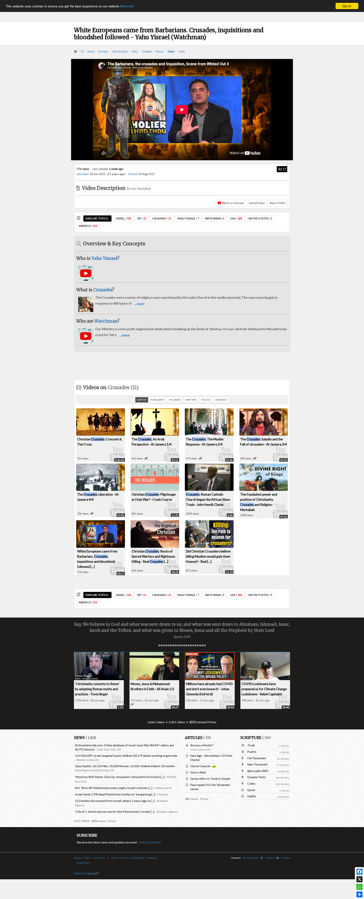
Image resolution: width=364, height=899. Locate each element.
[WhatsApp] (359, 887)
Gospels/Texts (256, 777)
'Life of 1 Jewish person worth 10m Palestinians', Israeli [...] (114, 811)
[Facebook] (359, 871)
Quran (251, 790)
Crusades (102, 289)
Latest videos (156, 722)
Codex (251, 783)
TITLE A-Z (206, 399)
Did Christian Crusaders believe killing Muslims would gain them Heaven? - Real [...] (208, 556)
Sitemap (152, 857)
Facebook (251, 857)
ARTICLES (198, 738)
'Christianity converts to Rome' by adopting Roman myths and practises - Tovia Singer (97, 689)
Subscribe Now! (150, 842)
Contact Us (99, 857)
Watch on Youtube (232, 202)
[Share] (359, 894)
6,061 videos (177, 722)
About (77, 857)
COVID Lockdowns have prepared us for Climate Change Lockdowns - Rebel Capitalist (264, 689)
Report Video (277, 202)
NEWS (85, 738)
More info (126, 6)
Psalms (252, 751)
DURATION (221, 399)
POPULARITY (157, 399)
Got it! (347, 6)
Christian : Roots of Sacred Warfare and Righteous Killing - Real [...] (153, 556)
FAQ (134, 51)
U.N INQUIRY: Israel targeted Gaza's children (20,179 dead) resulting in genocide (126, 755)
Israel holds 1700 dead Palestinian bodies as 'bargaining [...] (115, 794)
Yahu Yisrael (104, 258)
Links (182, 51)
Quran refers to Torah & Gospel (210, 778)
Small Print (82, 862)
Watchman (105, 321)
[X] (359, 879)
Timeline (146, 51)
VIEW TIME (191, 399)
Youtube (284, 857)
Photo (160, 51)
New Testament (257, 764)
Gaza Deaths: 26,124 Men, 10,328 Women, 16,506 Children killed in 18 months (125, 766)
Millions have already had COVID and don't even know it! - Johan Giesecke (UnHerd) (209, 689)
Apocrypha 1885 (257, 770)
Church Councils (200, 766)
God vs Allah (198, 772)
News (91, 51)
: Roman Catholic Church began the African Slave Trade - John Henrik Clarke (208, 499)
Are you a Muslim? (201, 745)
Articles (103, 51)
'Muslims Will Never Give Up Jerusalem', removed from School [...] (119, 777)
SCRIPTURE (255, 738)
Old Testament (256, 758)
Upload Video (257, 202)
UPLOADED (175, 399)
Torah (251, 745)
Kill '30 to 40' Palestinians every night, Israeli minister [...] (113, 788)
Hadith (251, 796)
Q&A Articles (120, 51)
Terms (114, 857)
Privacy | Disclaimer (132, 857)
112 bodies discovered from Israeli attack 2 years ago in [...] (114, 800)
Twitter (268, 857)
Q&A (87, 857)
